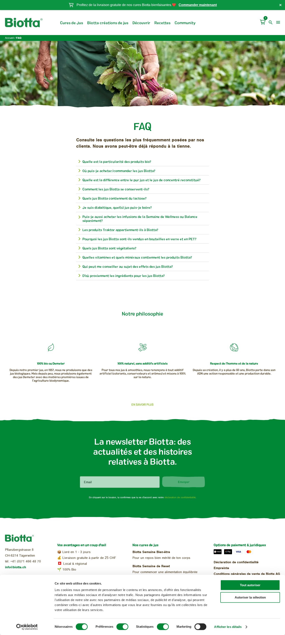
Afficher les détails (228, 627)
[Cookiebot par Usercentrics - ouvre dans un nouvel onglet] (27, 627)
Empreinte (221, 568)
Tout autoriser (250, 585)
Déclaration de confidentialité (236, 562)
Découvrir (141, 22)
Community (185, 22)
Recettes (162, 22)
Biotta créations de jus (107, 22)
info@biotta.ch (15, 567)
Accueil (9, 38)
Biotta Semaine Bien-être (151, 552)
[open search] (270, 22)
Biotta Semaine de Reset (151, 566)
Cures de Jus (71, 22)
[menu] (278, 22)
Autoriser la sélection (250, 597)
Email (88, 482)
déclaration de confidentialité (179, 497)
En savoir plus (142, 404)
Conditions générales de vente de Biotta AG (247, 574)
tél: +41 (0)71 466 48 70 (23, 561)
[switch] (122, 626)
